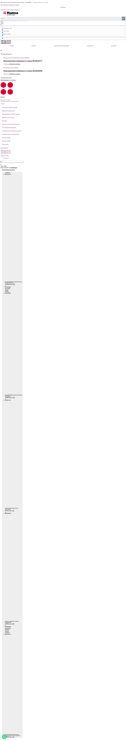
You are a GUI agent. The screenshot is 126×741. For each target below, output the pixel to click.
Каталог (34, 45)
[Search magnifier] (2, 23)
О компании (90, 45)
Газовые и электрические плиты (11, 124)
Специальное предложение (61, 45)
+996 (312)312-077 (6, 150)
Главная (11, 45)
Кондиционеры (6, 141)
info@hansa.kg (4, 148)
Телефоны (63, 7)
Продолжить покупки (8, 170)
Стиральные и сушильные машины (11, 131)
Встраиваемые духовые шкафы (11, 114)
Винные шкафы (6, 137)
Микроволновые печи (8, 117)
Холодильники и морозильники (10, 134)
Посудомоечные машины (9, 127)
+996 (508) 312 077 (6, 151)
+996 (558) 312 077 (6, 153)
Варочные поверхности (8, 110)
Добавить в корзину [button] (14, 64)
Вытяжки (4, 120)
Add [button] (13, 284)
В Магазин (14, 167)
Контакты (114, 45)
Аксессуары (5, 144)
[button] (4, 737)
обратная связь (5, 155)
